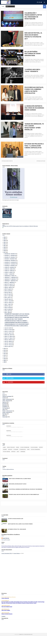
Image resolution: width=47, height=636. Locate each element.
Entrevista (4, 405)
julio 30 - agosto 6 (8, 289)
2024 (5, 240)
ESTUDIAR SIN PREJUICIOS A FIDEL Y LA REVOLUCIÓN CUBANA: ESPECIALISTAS (34, 146)
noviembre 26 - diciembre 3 (10, 260)
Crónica (4, 397)
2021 (5, 245)
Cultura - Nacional (6, 400)
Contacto (3, 616)
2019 (5, 248)
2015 (5, 350)
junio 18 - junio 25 (8, 294)
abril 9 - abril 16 (8, 310)
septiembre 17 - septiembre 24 (11, 277)
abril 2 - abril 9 (7, 312)
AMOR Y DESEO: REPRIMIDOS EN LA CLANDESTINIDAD (20, 478)
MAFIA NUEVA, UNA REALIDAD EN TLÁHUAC (17, 483)
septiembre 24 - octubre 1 (10, 275)
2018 (5, 250)
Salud (3, 415)
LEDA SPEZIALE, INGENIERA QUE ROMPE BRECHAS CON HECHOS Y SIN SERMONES (25, 489)
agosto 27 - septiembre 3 (10, 282)
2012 (5, 355)
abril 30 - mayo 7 (8, 305)
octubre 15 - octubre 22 (9, 270)
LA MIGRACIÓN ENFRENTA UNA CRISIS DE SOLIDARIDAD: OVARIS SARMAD (34, 108)
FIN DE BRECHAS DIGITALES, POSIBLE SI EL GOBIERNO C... (16, 320)
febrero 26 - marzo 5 (9, 334)
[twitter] (41, 2)
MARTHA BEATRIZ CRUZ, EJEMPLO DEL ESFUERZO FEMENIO (20, 523)
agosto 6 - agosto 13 (9, 287)
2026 (5, 237)
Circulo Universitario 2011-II (7, 553)
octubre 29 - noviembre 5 (10, 267)
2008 (5, 362)
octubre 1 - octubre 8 (9, 273)
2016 (5, 348)
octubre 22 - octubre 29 (9, 268)
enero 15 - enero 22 (8, 344)
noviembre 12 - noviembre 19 (10, 263)
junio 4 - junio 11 (8, 297)
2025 (5, 238)
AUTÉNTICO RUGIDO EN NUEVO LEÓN (15, 518)
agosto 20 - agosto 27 (9, 284)
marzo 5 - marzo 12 (9, 333)
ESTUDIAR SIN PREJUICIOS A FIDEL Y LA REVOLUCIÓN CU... (16, 325)
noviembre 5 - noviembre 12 (10, 265)
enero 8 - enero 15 (8, 346)
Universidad (5, 416)
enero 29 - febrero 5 (9, 341)
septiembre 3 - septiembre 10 (10, 280)
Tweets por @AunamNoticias (8, 469)
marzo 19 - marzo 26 (9, 329)
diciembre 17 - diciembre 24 (10, 255)
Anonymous (8, 430)
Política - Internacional (7, 410)
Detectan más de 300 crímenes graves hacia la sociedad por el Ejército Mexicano (20, 226)
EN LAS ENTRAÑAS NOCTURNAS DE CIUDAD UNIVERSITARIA (32, 53)
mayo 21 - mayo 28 (8, 300)
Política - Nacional (6, 412)
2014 (5, 351)
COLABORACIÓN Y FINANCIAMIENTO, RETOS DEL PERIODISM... (17, 314)
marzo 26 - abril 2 (8, 327)
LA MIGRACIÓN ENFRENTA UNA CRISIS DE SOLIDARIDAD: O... (17, 322)
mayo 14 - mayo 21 (8, 302)
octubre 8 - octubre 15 (9, 272)
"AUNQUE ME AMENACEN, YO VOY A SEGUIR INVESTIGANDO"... (17, 324)
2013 (5, 353)
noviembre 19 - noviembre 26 (10, 262)
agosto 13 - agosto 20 (9, 285)
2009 (5, 360)
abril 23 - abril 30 (8, 307)
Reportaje (4, 413)
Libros (3, 409)
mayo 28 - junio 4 (8, 299)
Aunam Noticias (6, 538)
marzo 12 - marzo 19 (9, 331)
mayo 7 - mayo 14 (8, 304)
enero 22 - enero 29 (8, 343)
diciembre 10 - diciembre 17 (10, 257)
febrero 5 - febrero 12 (9, 339)
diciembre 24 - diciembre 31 (10, 253)
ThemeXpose (21, 634)
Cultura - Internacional (7, 399)
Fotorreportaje (5, 408)
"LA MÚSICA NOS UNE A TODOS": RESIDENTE (14, 319)
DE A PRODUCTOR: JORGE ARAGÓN (17, 529)
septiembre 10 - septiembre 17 (11, 279)
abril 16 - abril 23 (8, 309)
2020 (5, 247)
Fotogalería (4, 406)
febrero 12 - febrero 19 (9, 338)
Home (3, 6)
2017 (5, 252)
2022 (5, 243)
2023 (5, 242)
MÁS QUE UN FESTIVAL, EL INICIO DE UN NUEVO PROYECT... (17, 315)
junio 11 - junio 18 (8, 295)
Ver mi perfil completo (6, 539)
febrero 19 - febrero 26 (9, 336)
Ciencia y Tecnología (6, 396)
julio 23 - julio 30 (8, 290)
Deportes (4, 402)
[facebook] (37, 2)
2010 (5, 358)
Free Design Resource (28, 634)
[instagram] (39, 2)
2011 (5, 356)
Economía (4, 403)
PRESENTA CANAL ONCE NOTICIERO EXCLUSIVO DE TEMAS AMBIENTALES (24, 494)
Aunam (3, 394)
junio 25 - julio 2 (8, 292)
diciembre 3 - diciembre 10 (10, 258)
